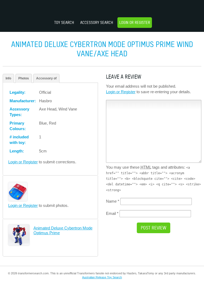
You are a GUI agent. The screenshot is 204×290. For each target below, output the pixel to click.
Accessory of (46, 78)
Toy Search (64, 22)
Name (112, 201)
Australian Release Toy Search (102, 277)
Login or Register (134, 22)
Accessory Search (96, 22)
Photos (23, 78)
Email (112, 213)
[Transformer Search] (102, 9)
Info (8, 78)
